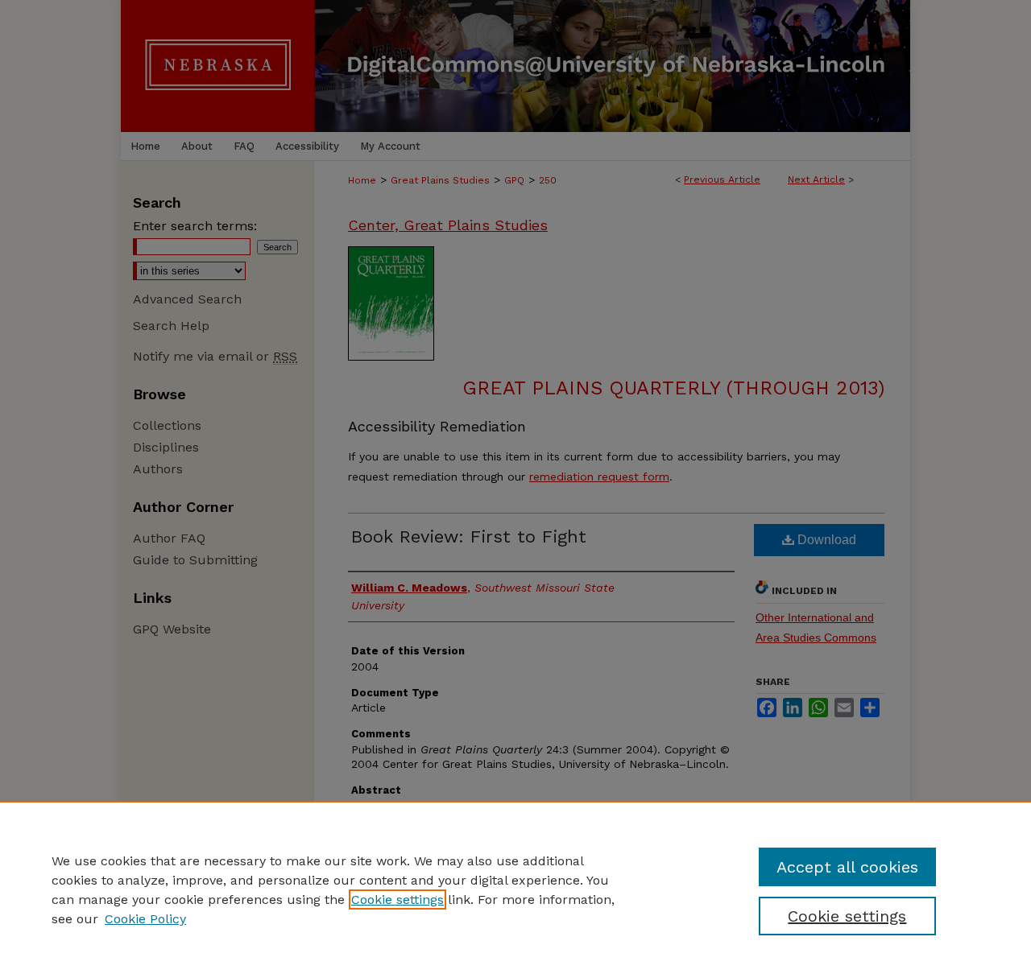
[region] (515, 889)
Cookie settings (397, 899)
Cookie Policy (145, 918)
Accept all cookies (847, 867)
